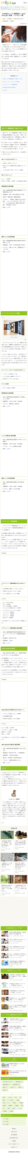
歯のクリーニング (6, 1102)
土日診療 (11, 1111)
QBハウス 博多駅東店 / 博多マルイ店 (12, 79)
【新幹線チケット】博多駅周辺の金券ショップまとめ (6, 865)
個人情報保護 (14, 1134)
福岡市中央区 (19, 964)
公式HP (8, 207)
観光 (22, 1105)
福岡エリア (5, 1087)
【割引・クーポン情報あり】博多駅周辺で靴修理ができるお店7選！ (20, 842)
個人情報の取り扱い (14, 1137)
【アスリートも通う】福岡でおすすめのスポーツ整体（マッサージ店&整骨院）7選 (17, 1051)
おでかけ (17, 891)
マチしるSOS (12, 1067)
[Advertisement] (14, 110)
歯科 (4, 1100)
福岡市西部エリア (6, 1084)
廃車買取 (12, 1074)
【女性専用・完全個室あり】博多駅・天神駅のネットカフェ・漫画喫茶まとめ (17, 976)
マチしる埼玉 (5, 1121)
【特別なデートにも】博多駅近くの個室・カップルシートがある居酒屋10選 (17, 1035)
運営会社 (14, 1128)
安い (4, 1108)
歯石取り (15, 1102)
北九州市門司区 (19, 957)
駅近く (4, 1097)
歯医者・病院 (12, 964)
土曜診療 (16, 1105)
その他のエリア (14, 1147)
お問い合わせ (14, 1131)
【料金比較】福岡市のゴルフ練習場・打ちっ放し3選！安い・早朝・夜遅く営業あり (7, 843)
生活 (4, 18)
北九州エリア (13, 1087)
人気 (20, 1097)
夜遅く (14, 1108)
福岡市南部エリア (16, 1084)
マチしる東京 (5, 1118)
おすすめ (10, 1097)
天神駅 (11, 966)
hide (16, 75)
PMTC (9, 1108)
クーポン (20, 1108)
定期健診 (10, 1105)
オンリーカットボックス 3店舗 (11, 81)
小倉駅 (23, 987)
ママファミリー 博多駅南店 (10, 84)
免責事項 (14, 1140)
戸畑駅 (23, 994)
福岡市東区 (18, 950)
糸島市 (17, 943)
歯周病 (4, 1105)
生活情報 (9, 18)
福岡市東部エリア (19, 1081)
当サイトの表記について (14, 1144)
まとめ (5, 90)
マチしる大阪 (5, 1124)
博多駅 (12, 21)
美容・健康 (12, 943)
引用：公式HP (14, 337)
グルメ (11, 935)
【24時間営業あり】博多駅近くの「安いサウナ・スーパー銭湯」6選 (20, 887)
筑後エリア (20, 1087)
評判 (16, 1097)
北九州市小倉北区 (17, 987)
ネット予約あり (11, 1100)
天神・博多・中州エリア (19, 18)
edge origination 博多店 (9, 87)
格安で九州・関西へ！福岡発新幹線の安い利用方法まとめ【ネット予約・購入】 (20, 866)
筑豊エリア (5, 1090)
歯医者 (18, 1100)
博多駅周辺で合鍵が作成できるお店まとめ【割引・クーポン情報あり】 (6, 888)
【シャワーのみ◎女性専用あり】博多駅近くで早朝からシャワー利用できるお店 (17, 1007)
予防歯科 (21, 1102)
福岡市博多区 (5, 21)
